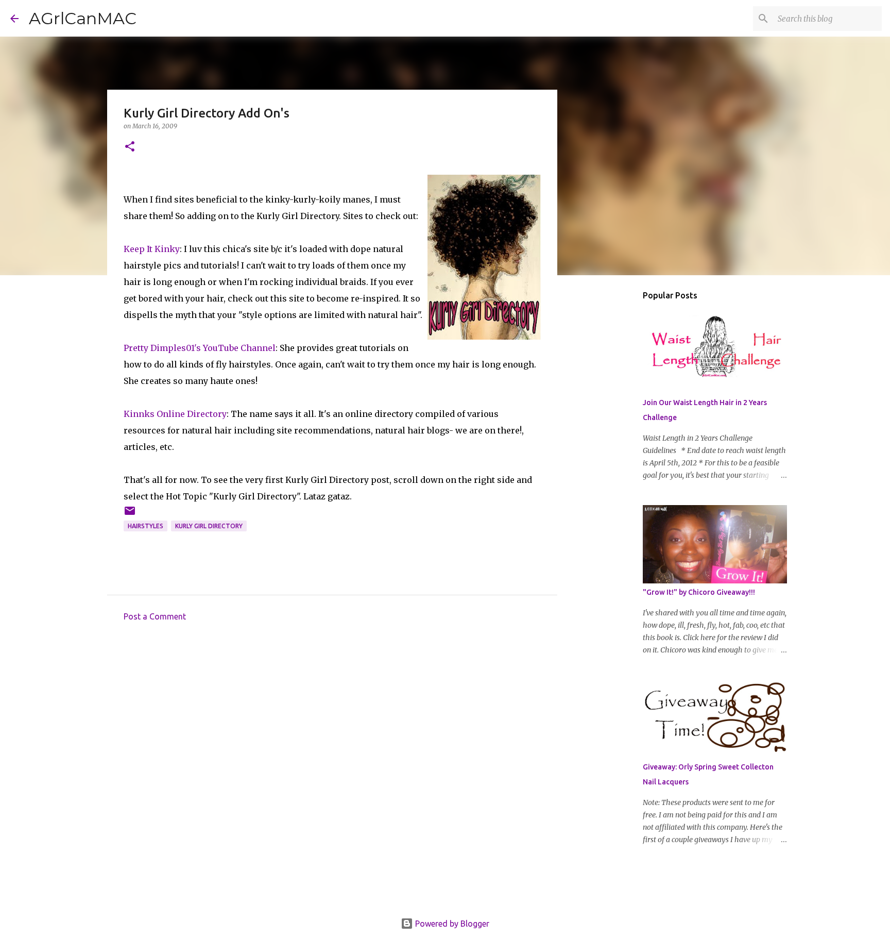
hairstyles (145, 526)
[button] (130, 147)
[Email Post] (130, 514)
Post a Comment (155, 616)
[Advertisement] (332, 725)
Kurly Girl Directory (209, 526)
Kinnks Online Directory (175, 414)
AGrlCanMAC (82, 18)
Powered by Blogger (451, 923)
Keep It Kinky (152, 249)
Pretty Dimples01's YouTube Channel (200, 348)
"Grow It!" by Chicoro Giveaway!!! (699, 592)
